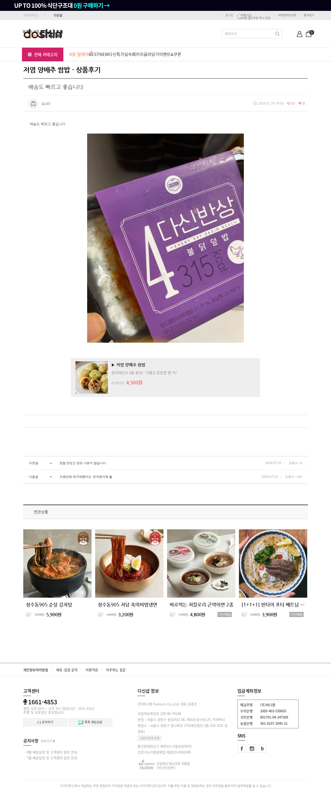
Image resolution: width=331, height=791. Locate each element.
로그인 (229, 15)
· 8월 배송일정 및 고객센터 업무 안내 (50, 752)
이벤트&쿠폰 (170, 54)
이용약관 (92, 669)
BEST (94, 54)
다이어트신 (31, 15)
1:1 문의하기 (45, 722)
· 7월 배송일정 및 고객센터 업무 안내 (50, 757)
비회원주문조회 (287, 15)
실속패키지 (134, 54)
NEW (104, 54)
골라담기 (151, 54)
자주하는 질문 (116, 669)
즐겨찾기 (309, 15)
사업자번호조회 (150, 738)
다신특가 (116, 54)
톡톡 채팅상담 (93, 722)
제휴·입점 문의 (67, 669)
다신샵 (58, 15)
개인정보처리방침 (35, 669)
